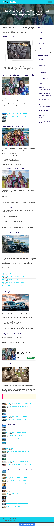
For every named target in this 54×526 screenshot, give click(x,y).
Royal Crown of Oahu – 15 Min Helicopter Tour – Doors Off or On (17, 458)
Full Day (40, 29)
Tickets (44, 1)
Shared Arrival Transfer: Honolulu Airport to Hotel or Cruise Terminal (14, 270)
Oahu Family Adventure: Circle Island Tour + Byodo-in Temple (16, 499)
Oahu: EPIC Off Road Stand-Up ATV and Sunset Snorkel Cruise (17, 480)
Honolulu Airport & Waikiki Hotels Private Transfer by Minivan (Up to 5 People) (15, 285)
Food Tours (40, 38)
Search (39, 50)
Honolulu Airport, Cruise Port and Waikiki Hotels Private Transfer (17, 113)
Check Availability (30, 357)
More (50, 2)
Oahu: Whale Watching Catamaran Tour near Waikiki (15, 486)
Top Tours (27, 1)
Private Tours (41, 33)
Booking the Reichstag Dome (44, 67)
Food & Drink (41, 40)
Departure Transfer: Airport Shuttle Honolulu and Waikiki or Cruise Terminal (15, 273)
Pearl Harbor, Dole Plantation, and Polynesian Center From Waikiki (17, 451)
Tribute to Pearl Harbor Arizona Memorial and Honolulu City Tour (17, 461)
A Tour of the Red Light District (44, 72)
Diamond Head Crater (10, 448)
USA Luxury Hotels (42, 45)
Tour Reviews (40, 27)
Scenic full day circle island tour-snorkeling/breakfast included (17, 490)
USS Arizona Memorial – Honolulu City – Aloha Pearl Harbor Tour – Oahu (18, 454)
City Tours (41, 35)
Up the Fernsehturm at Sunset (44, 61)
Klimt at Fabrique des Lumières (44, 93)
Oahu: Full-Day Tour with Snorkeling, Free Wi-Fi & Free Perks (16, 477)
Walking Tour (41, 32)
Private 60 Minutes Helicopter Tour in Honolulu (14, 493)
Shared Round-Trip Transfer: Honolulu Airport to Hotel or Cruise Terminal (18, 403)
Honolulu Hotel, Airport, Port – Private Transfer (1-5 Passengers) (17, 119)
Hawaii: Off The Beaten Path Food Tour (13, 474)
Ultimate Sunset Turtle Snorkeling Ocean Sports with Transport (17, 503)
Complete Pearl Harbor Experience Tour (13, 506)
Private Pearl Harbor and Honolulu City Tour (13, 438)
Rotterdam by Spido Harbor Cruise (45, 70)
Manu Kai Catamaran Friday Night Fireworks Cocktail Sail (15, 496)
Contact (32, 3)
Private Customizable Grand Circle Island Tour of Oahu (15, 435)
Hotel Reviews (40, 42)
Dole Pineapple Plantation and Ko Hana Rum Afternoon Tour (16, 483)
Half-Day (40, 30)
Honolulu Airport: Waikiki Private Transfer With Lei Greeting (16, 116)
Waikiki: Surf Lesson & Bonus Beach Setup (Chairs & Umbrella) (17, 470)
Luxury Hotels (41, 43)
